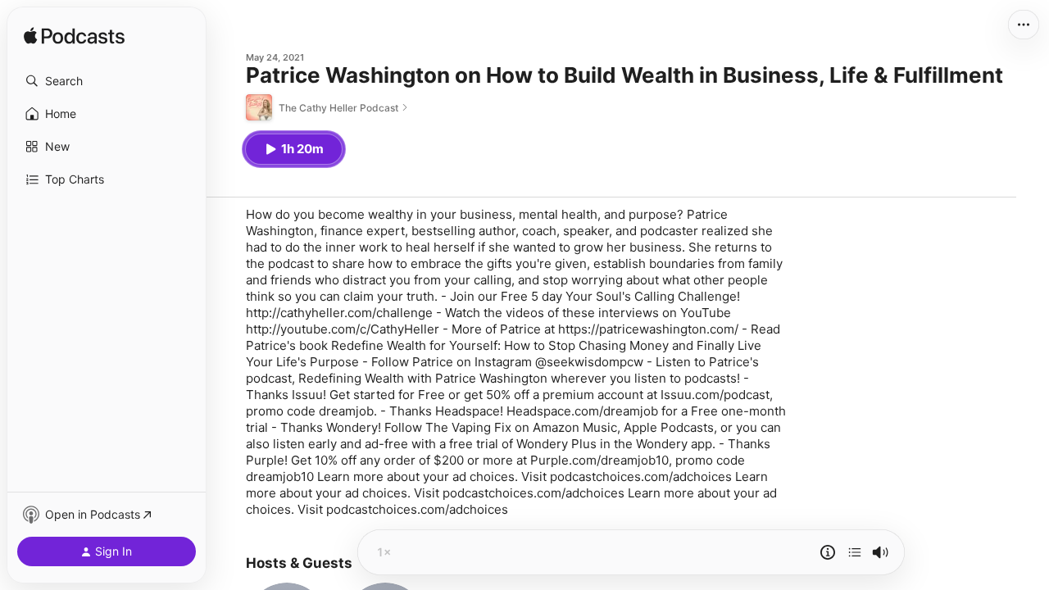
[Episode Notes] (828, 552)
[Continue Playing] (855, 552)
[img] (74, 37)
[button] (106, 81)
